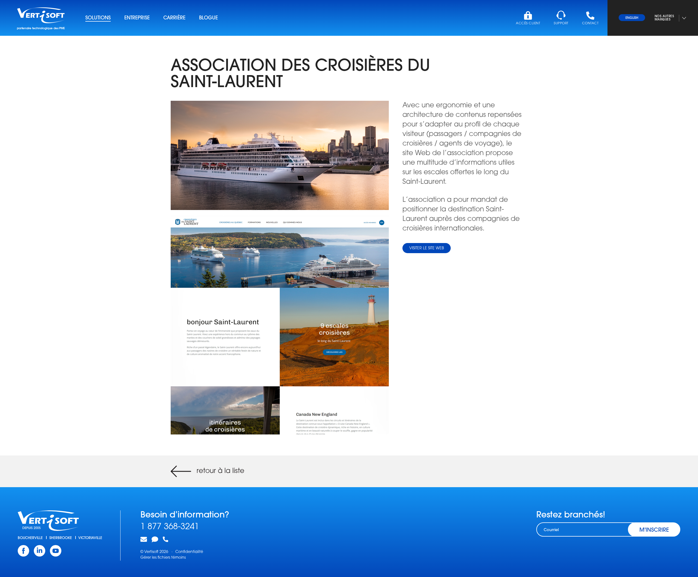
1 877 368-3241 (169, 527)
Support (561, 23)
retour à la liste (220, 471)
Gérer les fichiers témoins (163, 558)
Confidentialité (189, 552)
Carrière (174, 18)
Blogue (208, 18)
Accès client (528, 23)
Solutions (98, 18)
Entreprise (137, 18)
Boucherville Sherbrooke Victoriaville (60, 538)
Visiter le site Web (426, 248)
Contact (590, 23)
